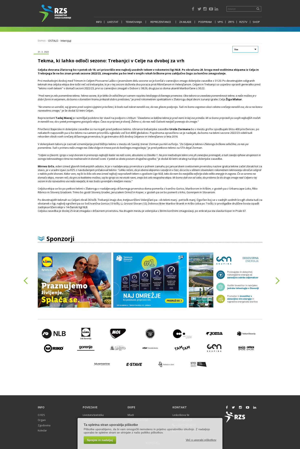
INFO (99, 22)
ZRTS (231, 22)
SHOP (256, 22)
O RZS (41, 415)
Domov (42, 40)
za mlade (185, 22)
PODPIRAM (205, 22)
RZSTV (243, 22)
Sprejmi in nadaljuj (100, 440)
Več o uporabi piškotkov (201, 439)
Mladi (131, 415)
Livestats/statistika (93, 415)
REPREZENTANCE (160, 22)
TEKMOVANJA (134, 22)
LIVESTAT (112, 22)
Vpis (220, 22)
